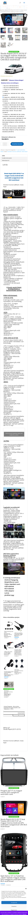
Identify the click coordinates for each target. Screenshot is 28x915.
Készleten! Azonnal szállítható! (14, 151)
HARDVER (12, 81)
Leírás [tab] (3, 155)
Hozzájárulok (14, 902)
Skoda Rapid (24, 151)
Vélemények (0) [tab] (5, 160)
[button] (26, 888)
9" (16, 150)
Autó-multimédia (21, 150)
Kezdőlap (2, 10)
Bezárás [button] (24, 914)
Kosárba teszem (17, 144)
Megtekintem (14, 910)
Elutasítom (14, 906)
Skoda (6, 10)
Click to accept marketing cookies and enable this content (13, 434)
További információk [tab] (7, 158)
